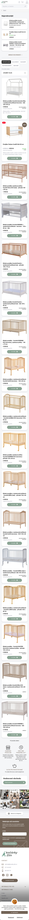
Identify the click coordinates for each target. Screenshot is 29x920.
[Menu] (27, 2)
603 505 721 (8, 870)
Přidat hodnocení (8, 782)
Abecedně (15, 65)
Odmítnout (20, 917)
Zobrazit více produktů (14, 54)
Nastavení (11, 917)
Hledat (25, 6)
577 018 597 (8, 867)
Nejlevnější (15, 62)
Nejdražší (23, 62)
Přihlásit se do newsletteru (10, 843)
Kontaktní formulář (10, 880)
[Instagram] (7, 874)
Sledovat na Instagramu (16, 813)
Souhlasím (15, 912)
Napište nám (5, 898)
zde (23, 909)
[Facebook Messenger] (11, 874)
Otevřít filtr (7, 73)
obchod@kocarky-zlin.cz (11, 864)
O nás (3, 893)
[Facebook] (3, 874)
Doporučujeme (6, 62)
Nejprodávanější (6, 65)
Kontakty (4, 895)
